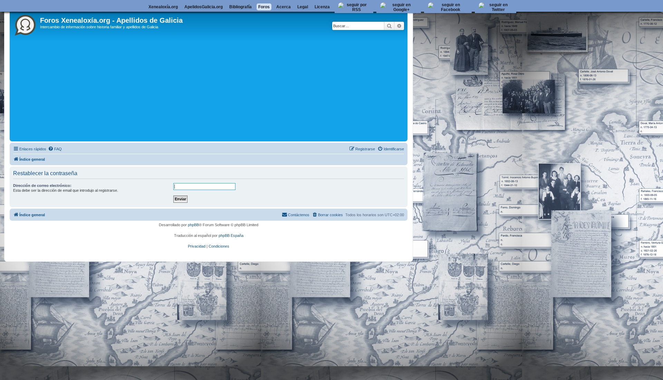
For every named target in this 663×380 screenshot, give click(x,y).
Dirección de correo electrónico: (42, 185)
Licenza (322, 6)
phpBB (193, 225)
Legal (302, 6)
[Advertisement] (218, 88)
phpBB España (231, 235)
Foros (264, 6)
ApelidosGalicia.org (203, 6)
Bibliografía (240, 6)
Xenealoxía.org (163, 6)
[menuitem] (55, 149)
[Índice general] (25, 23)
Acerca (283, 6)
